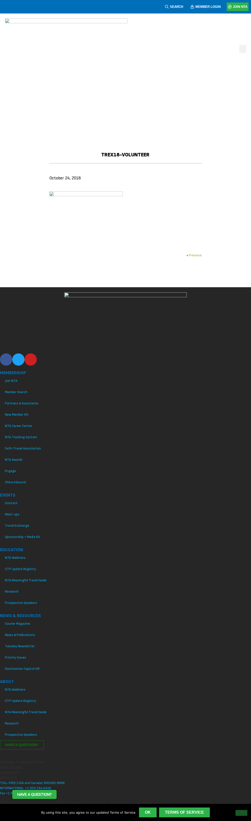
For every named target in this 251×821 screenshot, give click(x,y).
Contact (11, 503)
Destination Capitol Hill (22, 669)
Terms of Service (184, 812)
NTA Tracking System (21, 437)
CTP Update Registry (20, 569)
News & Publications (20, 635)
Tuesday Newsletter (20, 646)
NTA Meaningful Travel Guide (26, 580)
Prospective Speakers (21, 603)
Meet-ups (12, 514)
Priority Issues (15, 657)
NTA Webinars (15, 558)
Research (12, 591)
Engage (10, 471)
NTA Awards (14, 460)
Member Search (16, 392)
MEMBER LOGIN (208, 7)
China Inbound (15, 482)
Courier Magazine (17, 624)
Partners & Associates (21, 403)
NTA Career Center (18, 426)
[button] (242, 49)
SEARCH (176, 7)
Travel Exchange (17, 525)
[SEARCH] (167, 7)
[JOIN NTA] (230, 7)
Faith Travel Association (23, 448)
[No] (241, 813)
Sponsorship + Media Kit (22, 537)
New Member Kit (17, 414)
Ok (148, 812)
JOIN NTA (240, 7)
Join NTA (11, 381)
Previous (195, 255)
